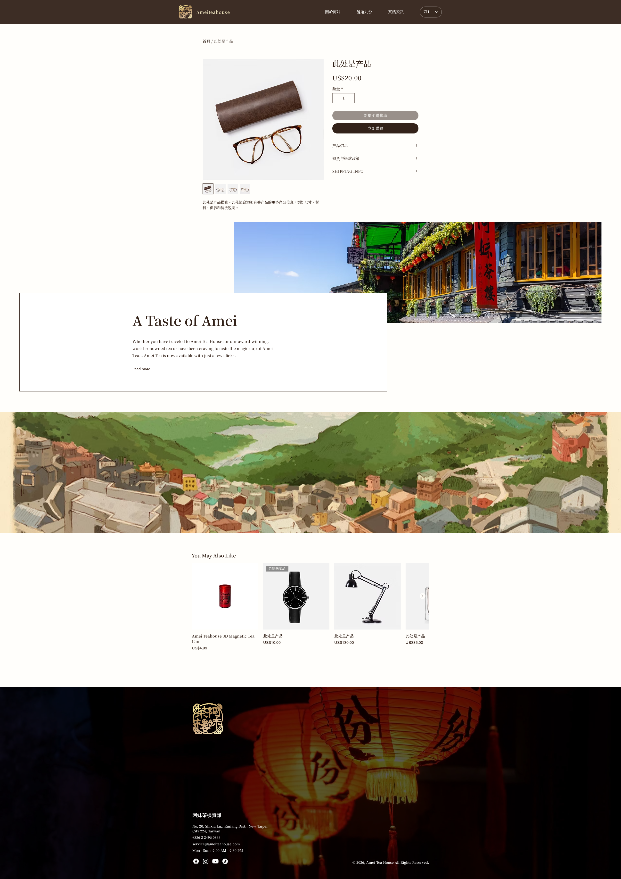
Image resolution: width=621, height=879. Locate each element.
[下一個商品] (422, 596)
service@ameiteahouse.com (216, 843)
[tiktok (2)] (225, 861)
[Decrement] (336, 98)
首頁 (206, 41)
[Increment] (350, 98)
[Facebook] (196, 861)
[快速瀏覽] (225, 596)
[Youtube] (215, 861)
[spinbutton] (343, 98)
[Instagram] (205, 861)
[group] (310, 607)
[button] (396, 12)
